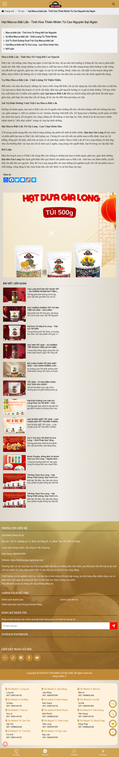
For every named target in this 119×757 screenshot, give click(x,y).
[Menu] (4, 4)
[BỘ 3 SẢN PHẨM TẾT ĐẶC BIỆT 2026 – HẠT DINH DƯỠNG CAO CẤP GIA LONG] (14, 369)
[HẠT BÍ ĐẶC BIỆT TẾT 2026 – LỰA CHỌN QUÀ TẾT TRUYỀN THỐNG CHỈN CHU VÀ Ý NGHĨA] (14, 425)
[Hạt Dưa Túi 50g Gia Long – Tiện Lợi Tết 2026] (14, 332)
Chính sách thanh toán (12, 599)
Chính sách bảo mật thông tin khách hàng (22, 604)
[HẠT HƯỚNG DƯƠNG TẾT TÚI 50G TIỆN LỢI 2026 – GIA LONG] (14, 314)
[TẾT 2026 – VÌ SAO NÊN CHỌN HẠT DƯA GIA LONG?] (14, 388)
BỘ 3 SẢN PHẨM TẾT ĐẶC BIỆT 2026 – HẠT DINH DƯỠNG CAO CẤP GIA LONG (41, 364)
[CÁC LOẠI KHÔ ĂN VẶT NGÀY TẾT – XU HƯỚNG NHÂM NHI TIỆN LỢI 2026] (14, 295)
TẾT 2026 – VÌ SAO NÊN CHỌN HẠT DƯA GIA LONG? (41, 383)
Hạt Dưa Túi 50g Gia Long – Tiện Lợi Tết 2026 (42, 327)
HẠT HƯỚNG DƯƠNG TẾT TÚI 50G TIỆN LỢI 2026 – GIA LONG (43, 308)
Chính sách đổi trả (69, 599)
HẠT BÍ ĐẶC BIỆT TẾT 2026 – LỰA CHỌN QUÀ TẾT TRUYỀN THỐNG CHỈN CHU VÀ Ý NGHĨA (42, 420)
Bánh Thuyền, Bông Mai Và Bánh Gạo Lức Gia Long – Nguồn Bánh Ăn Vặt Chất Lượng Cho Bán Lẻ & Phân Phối (43, 457)
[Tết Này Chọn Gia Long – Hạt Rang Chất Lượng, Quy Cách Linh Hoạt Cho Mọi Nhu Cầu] (14, 481)
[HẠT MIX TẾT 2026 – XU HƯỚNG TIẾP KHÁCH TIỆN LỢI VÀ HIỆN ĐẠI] (14, 351)
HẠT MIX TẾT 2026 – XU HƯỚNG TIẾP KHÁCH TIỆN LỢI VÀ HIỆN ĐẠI (42, 346)
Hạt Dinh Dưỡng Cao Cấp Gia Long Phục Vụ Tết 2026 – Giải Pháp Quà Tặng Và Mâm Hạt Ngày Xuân (41, 401)
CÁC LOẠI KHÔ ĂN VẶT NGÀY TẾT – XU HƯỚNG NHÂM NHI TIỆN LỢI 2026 (43, 290)
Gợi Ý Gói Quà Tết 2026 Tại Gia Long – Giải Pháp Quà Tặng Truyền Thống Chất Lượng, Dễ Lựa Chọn (43, 439)
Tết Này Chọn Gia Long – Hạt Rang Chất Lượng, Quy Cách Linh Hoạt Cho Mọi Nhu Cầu (43, 476)
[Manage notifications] (5, 743)
